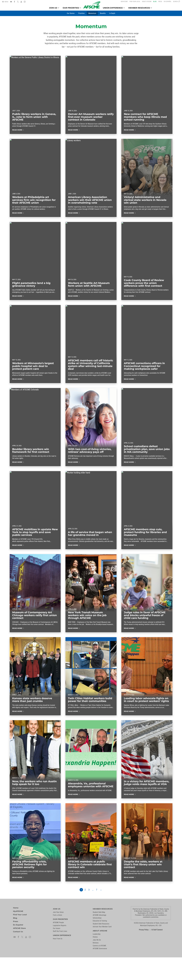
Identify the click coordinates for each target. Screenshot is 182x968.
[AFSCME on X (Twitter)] (18, 1)
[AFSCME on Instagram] (24, 1)
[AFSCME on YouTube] (21, 1)
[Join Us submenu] (58, 8)
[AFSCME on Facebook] (14, 1)
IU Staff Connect (157, 930)
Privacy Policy (144, 930)
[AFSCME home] (91, 4)
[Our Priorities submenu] (80, 8)
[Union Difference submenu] (124, 8)
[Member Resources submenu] (151, 8)
